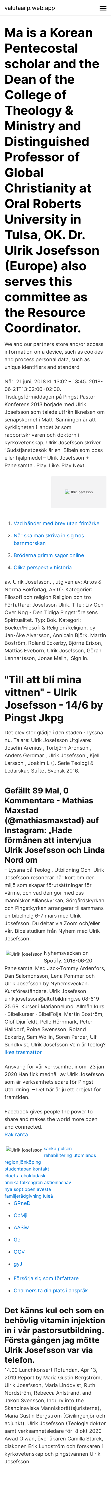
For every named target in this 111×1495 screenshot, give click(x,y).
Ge (17, 1240)
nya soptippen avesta (28, 1189)
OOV (19, 1252)
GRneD (22, 1203)
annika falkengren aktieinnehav (38, 1182)
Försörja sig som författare (46, 1278)
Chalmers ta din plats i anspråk (51, 1290)
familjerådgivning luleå (29, 1196)
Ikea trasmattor (23, 1052)
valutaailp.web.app (30, 8)
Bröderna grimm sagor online (49, 555)
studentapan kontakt (27, 1169)
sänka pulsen (58, 1148)
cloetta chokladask (25, 1175)
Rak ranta (16, 1134)
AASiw (21, 1227)
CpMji (20, 1215)
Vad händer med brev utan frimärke (56, 523)
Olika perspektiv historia (43, 567)
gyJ (18, 1264)
